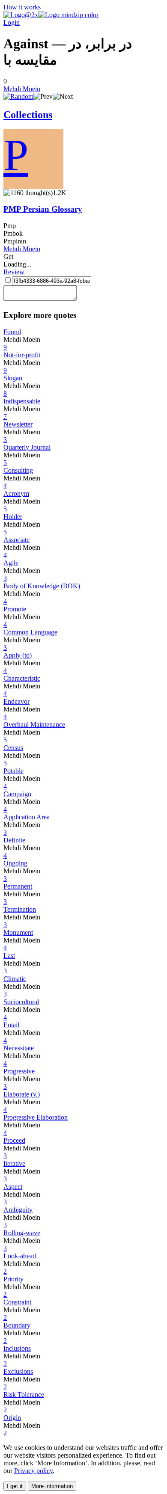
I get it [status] (15, 1486)
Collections (27, 114)
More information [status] (52, 1486)
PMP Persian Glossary (42, 209)
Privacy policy (33, 1470)
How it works (22, 7)
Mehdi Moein (21, 88)
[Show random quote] (18, 96)
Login (11, 22)
